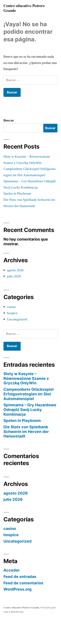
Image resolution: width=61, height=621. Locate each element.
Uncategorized (17, 319)
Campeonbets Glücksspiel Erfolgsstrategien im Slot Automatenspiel (28, 394)
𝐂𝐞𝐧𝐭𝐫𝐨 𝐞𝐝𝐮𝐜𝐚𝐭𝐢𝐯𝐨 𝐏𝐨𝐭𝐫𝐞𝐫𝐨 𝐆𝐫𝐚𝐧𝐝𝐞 (21, 607)
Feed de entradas (19, 576)
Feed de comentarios (23, 583)
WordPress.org (17, 589)
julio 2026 (14, 276)
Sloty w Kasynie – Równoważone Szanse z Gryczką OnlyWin (26, 378)
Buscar (8, 120)
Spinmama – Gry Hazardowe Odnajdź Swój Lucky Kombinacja (29, 409)
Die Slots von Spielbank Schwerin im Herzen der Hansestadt (26, 431)
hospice (12, 313)
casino (11, 307)
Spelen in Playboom (17, 193)
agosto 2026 (15, 270)
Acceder (11, 570)
